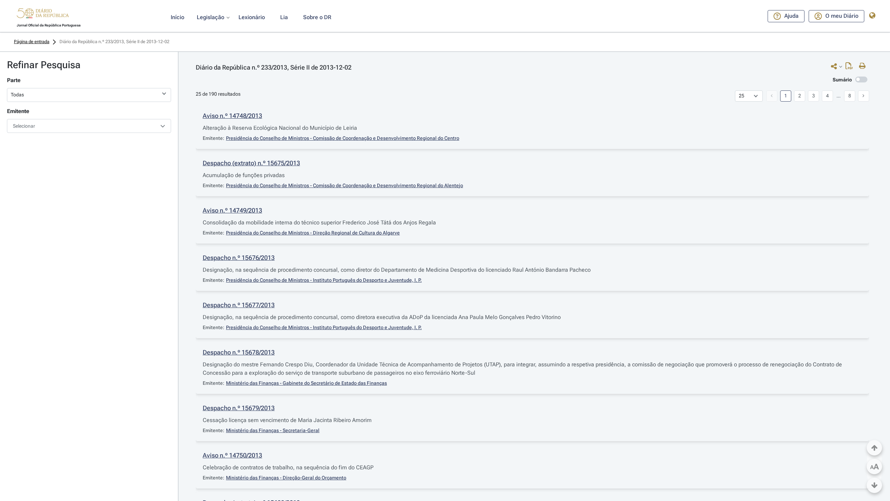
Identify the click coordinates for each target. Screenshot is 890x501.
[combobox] (89, 126)
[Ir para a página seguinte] (863, 96)
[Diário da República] (43, 14)
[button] (43, 14)
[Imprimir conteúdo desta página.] (864, 66)
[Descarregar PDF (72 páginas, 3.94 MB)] (851, 67)
